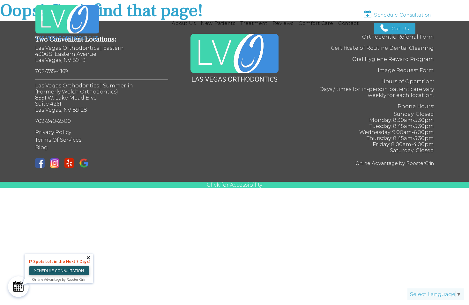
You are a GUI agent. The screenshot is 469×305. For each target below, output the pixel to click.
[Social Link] (42, 163)
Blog (41, 148)
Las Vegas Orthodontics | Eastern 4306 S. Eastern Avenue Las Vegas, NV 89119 (79, 54)
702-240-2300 (53, 121)
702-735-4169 (51, 71)
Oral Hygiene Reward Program (393, 59)
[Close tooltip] (88, 258)
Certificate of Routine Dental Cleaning (382, 48)
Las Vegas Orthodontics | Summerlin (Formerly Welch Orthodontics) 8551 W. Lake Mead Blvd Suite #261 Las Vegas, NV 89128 (84, 98)
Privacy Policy (53, 132)
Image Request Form (406, 70)
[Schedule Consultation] (18, 286)
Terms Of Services (58, 140)
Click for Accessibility (234, 185)
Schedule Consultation (59, 270)
